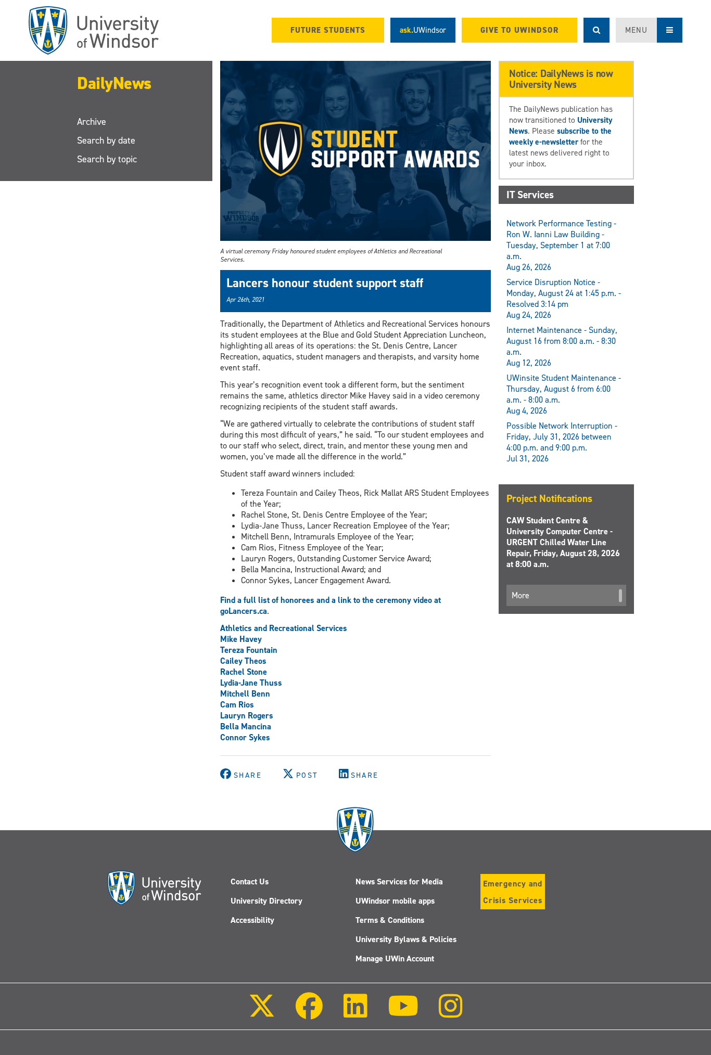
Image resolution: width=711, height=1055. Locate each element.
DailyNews (114, 83)
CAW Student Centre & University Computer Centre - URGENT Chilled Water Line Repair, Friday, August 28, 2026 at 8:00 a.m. (563, 542)
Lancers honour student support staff (324, 283)
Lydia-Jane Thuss (251, 682)
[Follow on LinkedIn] (355, 1013)
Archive (91, 121)
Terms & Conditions (389, 920)
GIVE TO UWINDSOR (519, 30)
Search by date (106, 140)
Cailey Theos (243, 660)
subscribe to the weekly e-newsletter (560, 136)
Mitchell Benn (245, 693)
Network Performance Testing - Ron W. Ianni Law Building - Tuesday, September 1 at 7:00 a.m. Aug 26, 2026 (561, 245)
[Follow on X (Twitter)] (262, 1013)
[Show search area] (596, 30)
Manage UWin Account (394, 958)
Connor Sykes (245, 737)
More (520, 595)
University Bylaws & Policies (405, 939)
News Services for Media (399, 881)
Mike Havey (241, 639)
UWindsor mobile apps (395, 900)
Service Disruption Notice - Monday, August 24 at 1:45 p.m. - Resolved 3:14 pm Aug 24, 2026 (563, 298)
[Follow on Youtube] (403, 1013)
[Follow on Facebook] (309, 1013)
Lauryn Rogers (246, 715)
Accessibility (252, 920)
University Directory (266, 900)
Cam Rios (237, 704)
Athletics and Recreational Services (283, 628)
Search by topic (107, 159)
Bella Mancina (245, 726)
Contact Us (250, 881)
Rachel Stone (243, 671)
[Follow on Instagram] (450, 1013)
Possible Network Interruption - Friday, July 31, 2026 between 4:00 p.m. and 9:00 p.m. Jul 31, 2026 (561, 442)
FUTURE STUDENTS (327, 30)
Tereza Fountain (248, 650)
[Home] (94, 30)
